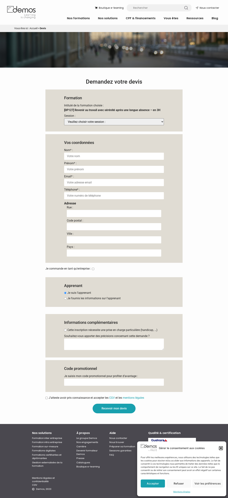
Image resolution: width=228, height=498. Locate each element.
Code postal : (75, 220)
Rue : (70, 207)
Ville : (70, 233)
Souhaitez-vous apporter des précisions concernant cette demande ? (107, 336)
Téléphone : (72, 189)
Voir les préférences (208, 483)
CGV (112, 397)
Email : (69, 176)
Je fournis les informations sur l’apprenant (94, 298)
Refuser (179, 483)
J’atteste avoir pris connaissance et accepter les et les (96, 397)
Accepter (153, 483)
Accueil (33, 28)
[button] (221, 448)
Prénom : (70, 163)
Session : (70, 115)
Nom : (68, 150)
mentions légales (133, 397)
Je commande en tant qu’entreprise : (68, 268)
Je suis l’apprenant (79, 292)
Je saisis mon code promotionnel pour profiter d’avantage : (101, 376)
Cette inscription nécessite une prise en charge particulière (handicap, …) (112, 330)
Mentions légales (181, 491)
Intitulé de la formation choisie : (84, 105)
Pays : (70, 247)
